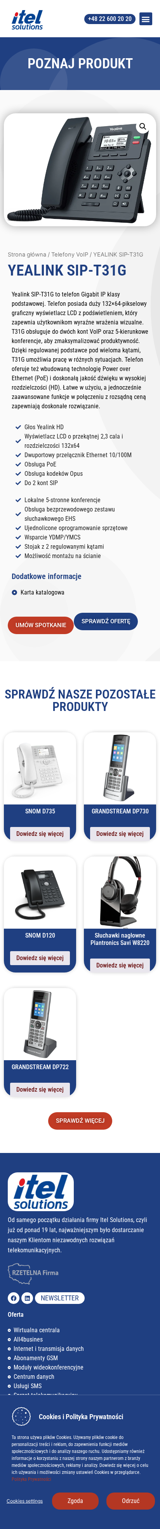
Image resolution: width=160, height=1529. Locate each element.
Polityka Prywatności (31, 1479)
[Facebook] (13, 1298)
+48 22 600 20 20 (110, 19)
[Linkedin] (27, 1298)
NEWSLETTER (60, 1298)
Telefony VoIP (69, 254)
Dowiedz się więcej (40, 833)
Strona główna (27, 254)
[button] (145, 18)
